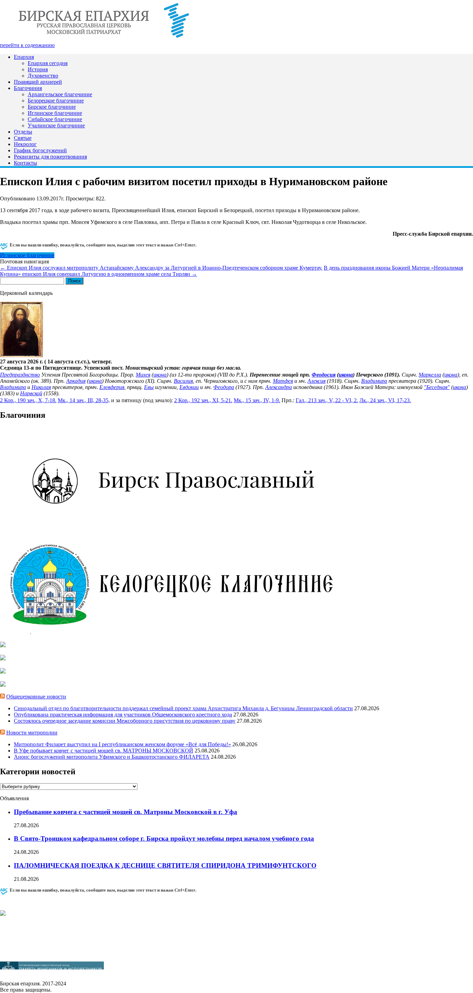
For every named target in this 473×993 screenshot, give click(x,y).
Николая (41, 387)
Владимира (374, 381)
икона (160, 375)
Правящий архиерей (38, 82)
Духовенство (43, 76)
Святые (23, 138)
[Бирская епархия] (104, 39)
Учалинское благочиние (56, 125)
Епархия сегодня (48, 63)
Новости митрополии (31, 732)
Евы (149, 387)
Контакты (25, 163)
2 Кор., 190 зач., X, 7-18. (28, 400)
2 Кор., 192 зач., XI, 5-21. (203, 400)
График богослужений (40, 150)
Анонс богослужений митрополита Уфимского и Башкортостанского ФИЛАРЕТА (111, 757)
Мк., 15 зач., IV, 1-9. (257, 400)
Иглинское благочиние (55, 113)
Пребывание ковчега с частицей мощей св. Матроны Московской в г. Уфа (125, 811)
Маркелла (430, 375)
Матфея (283, 381)
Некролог (25, 144)
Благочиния (28, 88)
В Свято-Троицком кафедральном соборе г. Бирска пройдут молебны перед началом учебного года (164, 838)
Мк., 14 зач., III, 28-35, (84, 400)
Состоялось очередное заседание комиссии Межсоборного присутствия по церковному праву (124, 721)
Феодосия (324, 375)
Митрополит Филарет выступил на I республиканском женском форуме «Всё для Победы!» (122, 744)
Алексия (316, 381)
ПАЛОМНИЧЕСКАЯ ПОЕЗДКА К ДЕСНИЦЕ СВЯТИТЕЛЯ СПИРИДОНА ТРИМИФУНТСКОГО (165, 865)
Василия (183, 381)
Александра (278, 387)
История (38, 69)
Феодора (223, 387)
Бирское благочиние (52, 107)
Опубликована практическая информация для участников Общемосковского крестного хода (123, 714)
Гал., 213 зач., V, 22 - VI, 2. (327, 400)
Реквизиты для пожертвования (50, 157)
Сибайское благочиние (55, 119)
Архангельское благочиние (60, 94)
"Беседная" (437, 387)
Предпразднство (20, 375)
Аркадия (76, 381)
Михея (143, 375)
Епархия (24, 57)
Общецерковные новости (36, 696)
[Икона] (21, 355)
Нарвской (31, 393)
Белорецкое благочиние (56, 100)
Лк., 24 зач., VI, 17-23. (385, 400)
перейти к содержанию (27, 45)
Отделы (23, 132)
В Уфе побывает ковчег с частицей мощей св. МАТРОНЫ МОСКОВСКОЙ (103, 750)
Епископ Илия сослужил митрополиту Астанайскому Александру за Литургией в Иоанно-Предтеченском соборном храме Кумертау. (161, 268)
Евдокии (189, 387)
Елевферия (111, 387)
